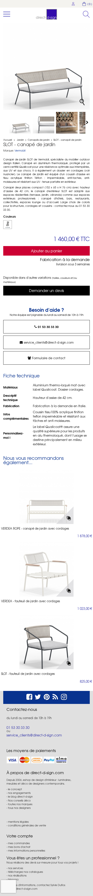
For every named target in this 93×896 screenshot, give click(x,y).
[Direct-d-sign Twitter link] (38, 696)
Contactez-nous (21, 709)
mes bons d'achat (19, 847)
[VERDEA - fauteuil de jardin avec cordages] (46, 569)
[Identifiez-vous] (73, 4)
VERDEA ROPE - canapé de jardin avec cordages (35, 528)
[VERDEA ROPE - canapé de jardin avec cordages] (46, 497)
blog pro (13, 879)
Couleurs (10, 216)
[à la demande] (7, 224)
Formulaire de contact (48, 358)
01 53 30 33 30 (48, 326)
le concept (15, 789)
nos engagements (19, 793)
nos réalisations (17, 875)
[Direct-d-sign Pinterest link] (47, 696)
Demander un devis (46, 290)
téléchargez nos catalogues (25, 872)
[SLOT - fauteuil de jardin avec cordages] (20, 123)
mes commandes (19, 843)
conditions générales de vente (27, 825)
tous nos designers (19, 808)
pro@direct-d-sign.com (23, 889)
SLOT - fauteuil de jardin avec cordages (28, 674)
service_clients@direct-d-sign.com (49, 342)
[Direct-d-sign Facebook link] (29, 696)
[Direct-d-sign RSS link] (55, 696)
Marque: (8, 150)
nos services (15, 868)
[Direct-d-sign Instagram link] (64, 696)
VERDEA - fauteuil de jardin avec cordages (30, 601)
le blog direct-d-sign (20, 796)
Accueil (7, 139)
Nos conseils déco (19, 800)
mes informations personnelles (26, 850)
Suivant (87, 122)
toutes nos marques (20, 804)
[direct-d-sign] (46, 14)
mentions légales (18, 822)
